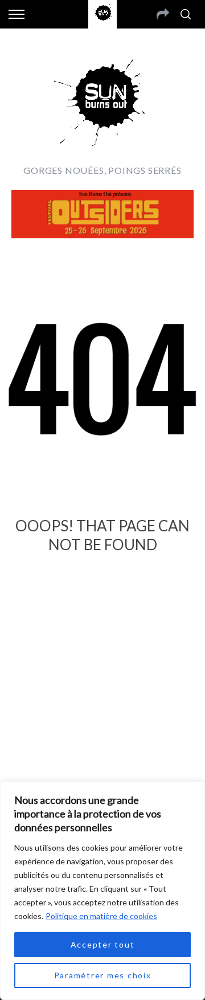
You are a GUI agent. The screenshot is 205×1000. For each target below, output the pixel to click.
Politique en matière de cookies (101, 916)
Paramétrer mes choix (102, 975)
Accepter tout (103, 944)
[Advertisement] (102, 707)
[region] (102, 890)
